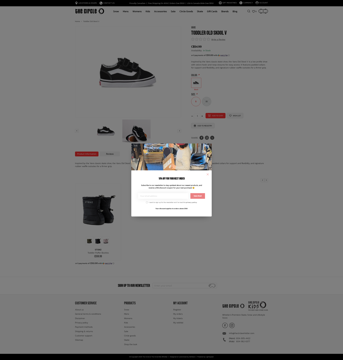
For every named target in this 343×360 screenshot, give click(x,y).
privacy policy (191, 202)
